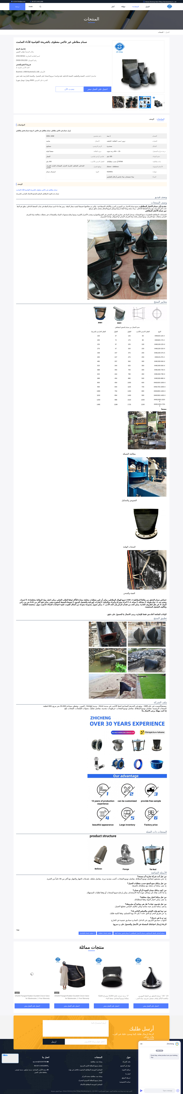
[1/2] (32, 974)
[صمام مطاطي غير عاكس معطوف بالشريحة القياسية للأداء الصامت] (138, 67)
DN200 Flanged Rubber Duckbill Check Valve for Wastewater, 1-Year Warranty (151, 997)
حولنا (123, 6)
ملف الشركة (126, 1062)
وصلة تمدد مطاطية (96, 1062)
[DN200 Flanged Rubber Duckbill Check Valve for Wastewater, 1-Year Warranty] (150, 974)
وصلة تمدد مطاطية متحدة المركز (92, 1076)
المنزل (148, 6)
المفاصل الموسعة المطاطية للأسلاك (91, 1084)
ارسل (53, 1042)
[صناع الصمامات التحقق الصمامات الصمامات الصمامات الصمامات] (71, 974)
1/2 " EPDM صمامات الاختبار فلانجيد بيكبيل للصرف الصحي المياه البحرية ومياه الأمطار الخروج (34, 997)
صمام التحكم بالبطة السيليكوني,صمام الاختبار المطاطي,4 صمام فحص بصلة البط (140, 933)
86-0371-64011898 (37, 1)
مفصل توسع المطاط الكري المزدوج (91, 1066)
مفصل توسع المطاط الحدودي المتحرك (90, 1080)
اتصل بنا (127, 1074)
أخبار (112, 6)
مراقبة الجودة (126, 1070)
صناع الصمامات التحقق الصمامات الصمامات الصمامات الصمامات (73, 997)
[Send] (141, 1090)
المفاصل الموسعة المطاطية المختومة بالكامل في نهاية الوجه (85, 1071)
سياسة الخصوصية (124, 1082)
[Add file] (177, 1090)
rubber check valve (104, 933)
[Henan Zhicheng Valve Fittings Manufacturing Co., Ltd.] (169, 6)
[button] (164, 102)
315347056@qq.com (19, 1)
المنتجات (136, 6)
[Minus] (141, 1044)
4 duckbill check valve (87, 933)
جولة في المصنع (125, 1066)
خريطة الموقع (126, 1078)
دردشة (17, 6)
